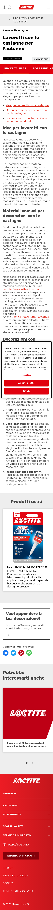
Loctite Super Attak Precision (21, 289)
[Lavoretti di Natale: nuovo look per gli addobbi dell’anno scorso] (28, 720)
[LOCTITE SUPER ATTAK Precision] (28, 550)
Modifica (26, 375)
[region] (26, 369)
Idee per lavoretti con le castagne (27, 105)
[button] (26, 793)
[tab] (27, 763)
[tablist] (26, 763)
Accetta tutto (26, 383)
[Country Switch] (4, 7)
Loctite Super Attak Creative (30, 317)
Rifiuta (26, 391)
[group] (26, 552)
